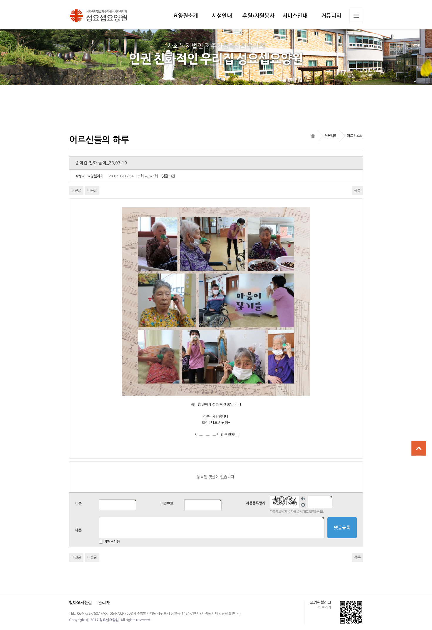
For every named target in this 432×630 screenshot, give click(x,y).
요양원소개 (185, 16)
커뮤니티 (331, 16)
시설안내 (222, 16)
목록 (357, 190)
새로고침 (302, 505)
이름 (78, 503)
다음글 (92, 190)
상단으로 (418, 448)
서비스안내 (294, 16)
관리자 (104, 603)
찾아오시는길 (80, 603)
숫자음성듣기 (302, 499)
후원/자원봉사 (258, 16)
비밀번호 (166, 503)
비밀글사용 (112, 541)
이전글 (76, 190)
